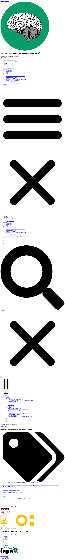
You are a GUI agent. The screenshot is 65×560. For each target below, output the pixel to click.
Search (2, 61)
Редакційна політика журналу (12, 65)
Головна (5, 63)
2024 (20, 498)
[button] (32, 150)
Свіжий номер (9, 70)
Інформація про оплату (11, 78)
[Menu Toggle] (1, 377)
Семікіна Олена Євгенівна (49, 488)
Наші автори (8, 72)
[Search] (16, 61)
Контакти (5, 84)
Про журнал (5, 64)
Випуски (5, 69)
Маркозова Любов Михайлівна (9, 488)
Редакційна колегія (10, 68)
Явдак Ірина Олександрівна (13, 490)
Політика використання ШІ (11, 77)
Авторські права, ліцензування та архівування (16, 79)
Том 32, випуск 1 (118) (26, 498)
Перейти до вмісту (5, 1)
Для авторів (5, 73)
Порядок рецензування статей (12, 80)
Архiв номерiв (9, 71)
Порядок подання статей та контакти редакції (15, 76)
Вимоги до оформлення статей (12, 74)
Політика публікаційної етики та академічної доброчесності (19, 66)
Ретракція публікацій (10, 81)
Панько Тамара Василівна (37, 488)
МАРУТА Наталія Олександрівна (24, 488)
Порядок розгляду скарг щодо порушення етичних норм (18, 82)
